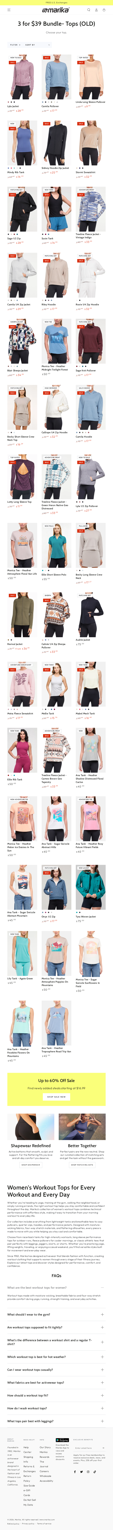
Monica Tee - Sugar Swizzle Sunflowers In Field (88, 983)
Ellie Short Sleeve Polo (54, 574)
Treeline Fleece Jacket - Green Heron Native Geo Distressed (55, 505)
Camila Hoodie (84, 436)
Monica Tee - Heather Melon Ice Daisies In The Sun (20, 847)
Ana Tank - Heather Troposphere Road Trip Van (56, 1050)
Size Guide (29, 1485)
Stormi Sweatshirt (85, 172)
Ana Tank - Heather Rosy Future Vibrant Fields (89, 845)
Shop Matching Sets (82, 1165)
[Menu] (9, 10)
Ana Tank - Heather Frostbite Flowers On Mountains (18, 1052)
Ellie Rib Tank (14, 779)
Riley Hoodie (49, 304)
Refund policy (13, 1524)
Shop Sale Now (56, 1097)
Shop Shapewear (31, 1165)
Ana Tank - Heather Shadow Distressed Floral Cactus (89, 778)
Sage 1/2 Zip (14, 238)
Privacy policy (28, 1523)
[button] (89, 10)
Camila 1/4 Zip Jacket (18, 304)
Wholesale (45, 1475)
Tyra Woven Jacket (86, 916)
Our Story (45, 1447)
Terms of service (44, 1523)
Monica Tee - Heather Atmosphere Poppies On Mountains (55, 982)
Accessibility (46, 1480)
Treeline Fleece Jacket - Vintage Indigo (88, 236)
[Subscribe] (104, 1448)
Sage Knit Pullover (86, 370)
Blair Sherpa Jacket (17, 370)
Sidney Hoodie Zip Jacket (55, 168)
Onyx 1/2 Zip (48, 916)
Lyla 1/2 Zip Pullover (87, 506)
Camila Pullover (50, 106)
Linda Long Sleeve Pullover (90, 102)
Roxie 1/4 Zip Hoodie (87, 304)
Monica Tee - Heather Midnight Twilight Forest (55, 368)
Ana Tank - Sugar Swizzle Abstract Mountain (21, 914)
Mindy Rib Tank (15, 172)
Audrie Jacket (83, 639)
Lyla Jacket (13, 106)
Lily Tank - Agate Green (20, 978)
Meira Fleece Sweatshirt (20, 713)
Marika (18, 1519)
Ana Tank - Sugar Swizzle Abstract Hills (55, 845)
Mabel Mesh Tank (85, 713)
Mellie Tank (48, 713)
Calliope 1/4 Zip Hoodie (55, 432)
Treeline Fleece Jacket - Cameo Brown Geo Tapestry (54, 778)
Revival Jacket (14, 644)
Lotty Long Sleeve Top (19, 501)
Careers (44, 1471)
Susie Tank (47, 238)
